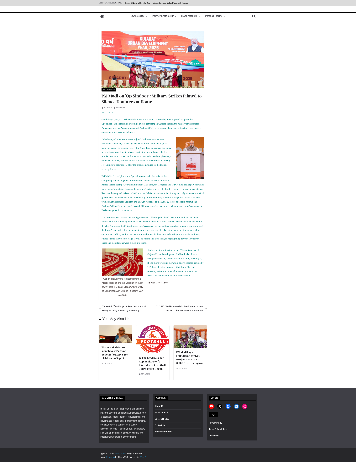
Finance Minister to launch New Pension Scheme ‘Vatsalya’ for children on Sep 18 (115, 352)
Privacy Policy (215, 423)
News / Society (137, 16)
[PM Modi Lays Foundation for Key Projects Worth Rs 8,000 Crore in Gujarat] (190, 327)
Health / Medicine (189, 16)
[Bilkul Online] (102, 16)
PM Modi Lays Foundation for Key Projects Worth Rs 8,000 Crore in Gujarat (190, 357)
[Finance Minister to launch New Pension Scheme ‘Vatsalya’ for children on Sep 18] (115, 327)
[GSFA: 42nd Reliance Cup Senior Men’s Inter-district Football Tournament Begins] (152, 327)
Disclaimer (214, 436)
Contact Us (160, 425)
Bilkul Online (120, 108)
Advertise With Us (163, 432)
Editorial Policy (162, 419)
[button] (145, 16)
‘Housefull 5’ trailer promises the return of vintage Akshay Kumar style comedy (124, 308)
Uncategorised (109, 89)
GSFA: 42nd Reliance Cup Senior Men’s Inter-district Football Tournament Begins (152, 363)
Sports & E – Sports (213, 16)
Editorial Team (161, 413)
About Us (159, 406)
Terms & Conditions (218, 429)
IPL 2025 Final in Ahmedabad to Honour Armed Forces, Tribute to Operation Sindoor (179, 308)
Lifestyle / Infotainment (163, 16)
